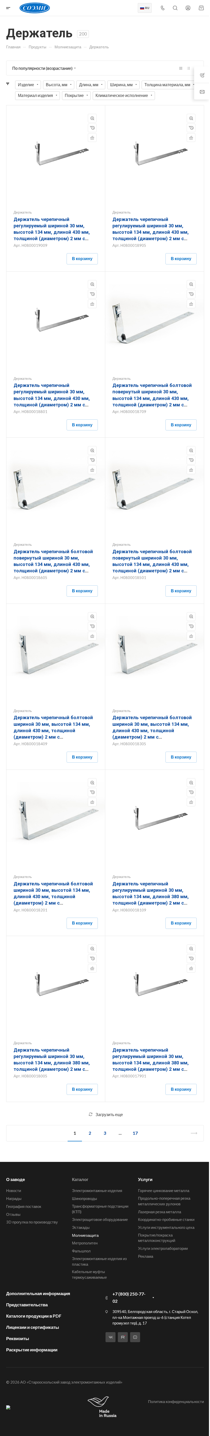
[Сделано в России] (103, 1407)
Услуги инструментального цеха (166, 1227)
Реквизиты (17, 1338)
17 (135, 1133)
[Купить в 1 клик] (92, 128)
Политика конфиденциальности (176, 1401)
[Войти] (188, 8)
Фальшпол (81, 1251)
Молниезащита (85, 1235)
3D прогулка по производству (32, 1222)
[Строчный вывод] (188, 68)
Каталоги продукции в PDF (33, 1316)
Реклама (145, 1256)
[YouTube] (135, 1337)
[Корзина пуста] (201, 7)
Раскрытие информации (31, 1349)
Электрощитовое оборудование (100, 1219)
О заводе (15, 1179)
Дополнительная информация (38, 1293)
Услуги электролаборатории (163, 1248)
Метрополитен (85, 1243)
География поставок (23, 1206)
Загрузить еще (109, 1114)
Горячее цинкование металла (163, 1190)
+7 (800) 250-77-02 (128, 1297)
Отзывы (13, 1214)
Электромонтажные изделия (97, 1190)
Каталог (80, 1179)
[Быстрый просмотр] (92, 118)
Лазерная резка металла (159, 1211)
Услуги (145, 1179)
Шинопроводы (84, 1198)
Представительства (27, 1304)
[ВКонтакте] (111, 1337)
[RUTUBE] (123, 1337)
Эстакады (81, 1227)
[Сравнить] (92, 137)
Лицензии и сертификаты (32, 1327)
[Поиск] (175, 8)
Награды (14, 1198)
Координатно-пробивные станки (166, 1219)
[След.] (192, 1133)
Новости (13, 1190)
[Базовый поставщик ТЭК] (8, 1407)
